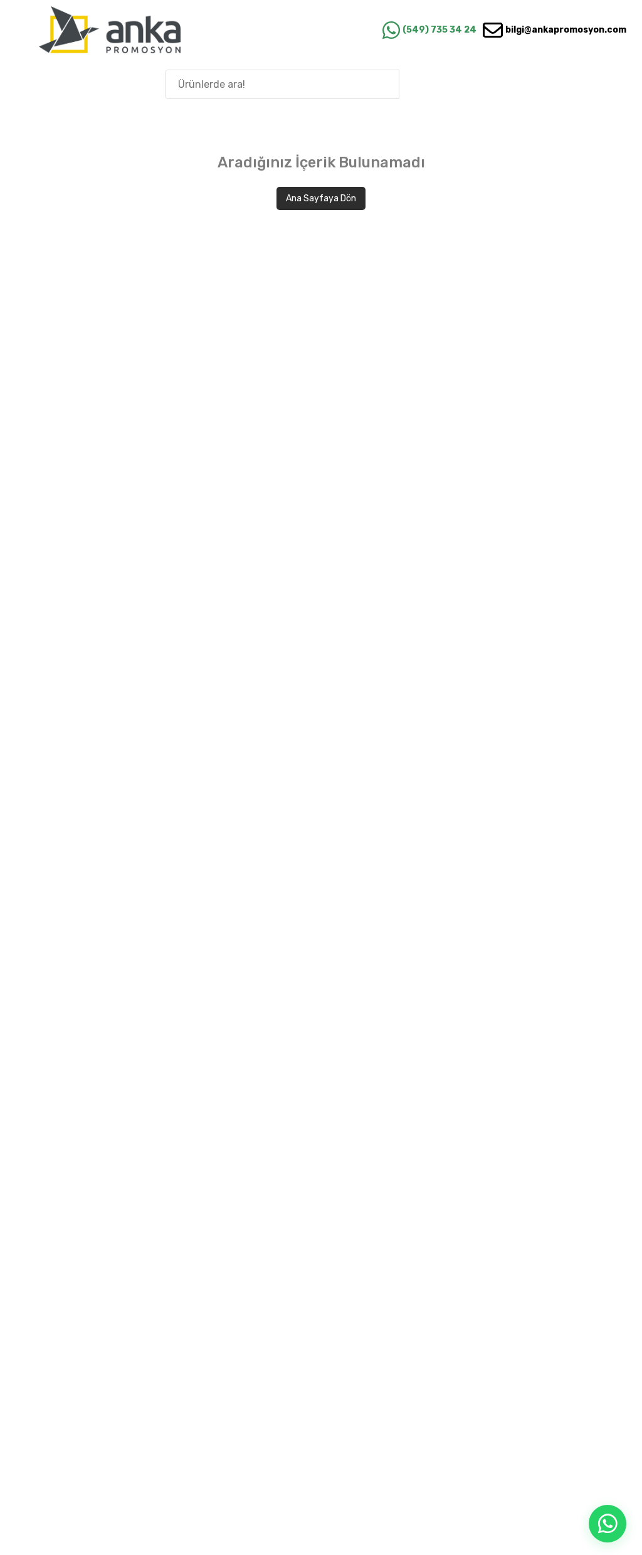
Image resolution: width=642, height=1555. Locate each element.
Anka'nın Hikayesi (559, 83)
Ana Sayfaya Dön (321, 198)
